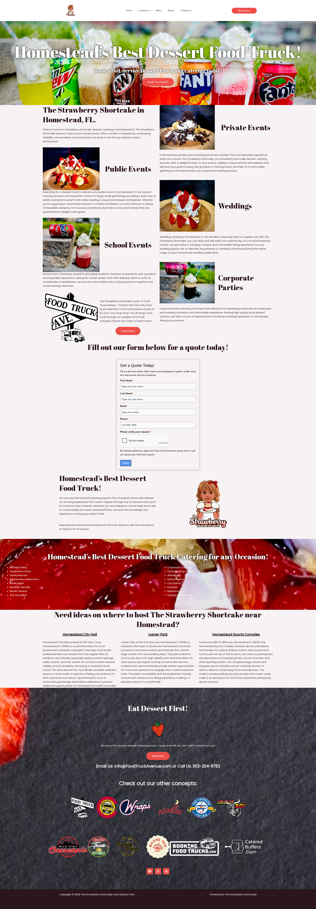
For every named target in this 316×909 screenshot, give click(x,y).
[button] (244, 11)
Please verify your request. (135, 431)
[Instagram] (158, 871)
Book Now (158, 756)
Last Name (126, 393)
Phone (124, 419)
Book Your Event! (158, 82)
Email (123, 406)
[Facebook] (150, 871)
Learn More (128, 331)
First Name (126, 380)
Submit (125, 463)
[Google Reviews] (166, 871)
